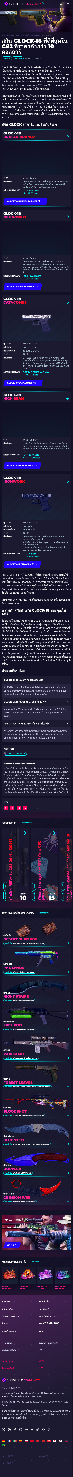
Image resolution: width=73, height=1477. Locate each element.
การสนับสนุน (7, 1343)
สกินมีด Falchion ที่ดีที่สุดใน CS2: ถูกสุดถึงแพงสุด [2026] (31, 1144)
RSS (40, 1350)
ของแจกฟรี (44, 1309)
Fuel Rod (12, 1025)
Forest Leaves (18, 1083)
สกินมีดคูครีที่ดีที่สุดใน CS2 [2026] (23, 1000)
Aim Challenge (48, 1316)
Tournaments (11, 1316)
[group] (10, 1278)
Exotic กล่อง (29, 553)
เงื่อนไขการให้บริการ (10, 1350)
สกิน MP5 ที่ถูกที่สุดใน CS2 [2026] (23, 972)
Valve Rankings (49, 1323)
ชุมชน (3, 35)
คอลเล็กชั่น (10, 35)
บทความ (6, 1301)
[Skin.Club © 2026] (22, 1380)
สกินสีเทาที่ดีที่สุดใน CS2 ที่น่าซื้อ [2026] (10, 869)
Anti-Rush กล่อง (31, 457)
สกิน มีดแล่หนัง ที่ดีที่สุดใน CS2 (22, 1173)
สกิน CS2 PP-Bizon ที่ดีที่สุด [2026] (24, 1029)
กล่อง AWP (43, 1456)
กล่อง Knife (7, 1456)
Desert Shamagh (20, 939)
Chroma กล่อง (30, 374)
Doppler (12, 1169)
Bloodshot (15, 1111)
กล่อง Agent (7, 1463)
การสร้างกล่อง (9, 1331)
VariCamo (13, 1054)
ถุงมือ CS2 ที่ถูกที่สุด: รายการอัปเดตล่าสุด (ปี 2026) (28, 943)
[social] (3, 1429)
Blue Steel (14, 1140)
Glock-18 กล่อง (31, 190)
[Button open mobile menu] (68, 4)
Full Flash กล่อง (32, 276)
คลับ (41, 1331)
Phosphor (13, 968)
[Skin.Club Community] (24, 4)
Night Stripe (16, 996)
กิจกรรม (6, 1323)
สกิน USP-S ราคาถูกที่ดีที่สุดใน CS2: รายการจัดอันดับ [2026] (31, 1086)
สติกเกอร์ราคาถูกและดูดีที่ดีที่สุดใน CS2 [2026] (41, 870)
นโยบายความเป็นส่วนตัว (48, 1343)
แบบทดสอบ (7, 1309)
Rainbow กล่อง (31, 455)
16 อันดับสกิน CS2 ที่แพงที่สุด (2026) (24, 1201)
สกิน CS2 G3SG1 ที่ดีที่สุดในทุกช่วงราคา (25, 1058)
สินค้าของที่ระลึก (8, 1368)
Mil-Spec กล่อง (30, 193)
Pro (41, 1368)
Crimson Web (17, 1197)
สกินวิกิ (41, 1361)
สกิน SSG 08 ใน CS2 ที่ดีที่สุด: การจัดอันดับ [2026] (28, 1115)
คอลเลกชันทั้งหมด (27, 823)
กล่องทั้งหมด (35, 1262)
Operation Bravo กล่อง (36, 372)
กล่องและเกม (7, 1361)
